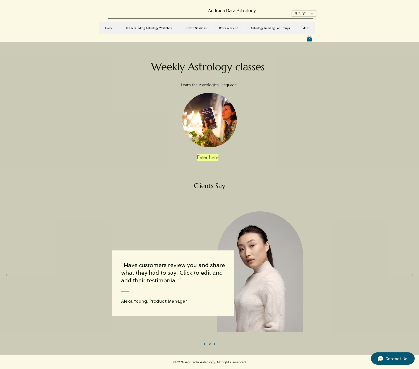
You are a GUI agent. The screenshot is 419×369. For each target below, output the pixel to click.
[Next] (408, 275)
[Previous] (11, 275)
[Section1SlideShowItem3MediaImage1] (214, 344)
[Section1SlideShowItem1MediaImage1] (204, 344)
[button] (304, 13)
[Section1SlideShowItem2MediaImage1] (210, 344)
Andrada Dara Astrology (232, 10)
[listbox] (304, 13)
